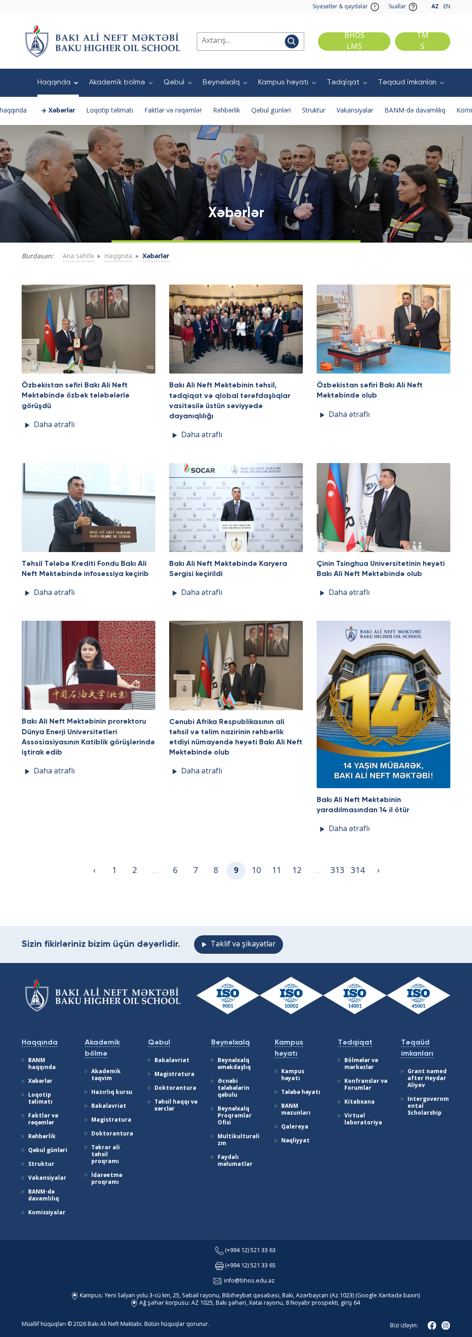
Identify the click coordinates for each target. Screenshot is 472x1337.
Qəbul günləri (271, 110)
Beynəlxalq (221, 82)
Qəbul (174, 82)
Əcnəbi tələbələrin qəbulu (233, 1088)
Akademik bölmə (117, 82)
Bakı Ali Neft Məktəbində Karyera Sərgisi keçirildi (228, 569)
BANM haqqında (42, 1064)
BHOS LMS (354, 41)
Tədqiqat (343, 82)
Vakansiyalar (354, 110)
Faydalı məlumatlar (235, 1161)
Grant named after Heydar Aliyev (427, 1078)
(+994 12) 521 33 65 (250, 1266)
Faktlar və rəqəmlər (173, 110)
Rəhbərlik (226, 110)
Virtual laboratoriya (363, 1119)
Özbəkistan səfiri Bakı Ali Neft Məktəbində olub (370, 390)
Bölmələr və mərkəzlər (361, 1064)
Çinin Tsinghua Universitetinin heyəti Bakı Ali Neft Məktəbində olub (381, 569)
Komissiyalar (46, 1213)
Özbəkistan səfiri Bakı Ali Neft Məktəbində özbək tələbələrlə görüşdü (76, 396)
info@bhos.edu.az (249, 1281)
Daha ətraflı (54, 425)
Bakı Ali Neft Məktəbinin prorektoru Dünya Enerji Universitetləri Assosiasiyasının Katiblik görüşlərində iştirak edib (88, 737)
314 (358, 871)
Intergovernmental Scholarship (428, 1106)
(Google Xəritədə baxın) (387, 1296)
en (446, 7)
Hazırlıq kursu (111, 1092)
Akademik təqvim (106, 1075)
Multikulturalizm (239, 1140)
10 (256, 871)
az (435, 7)
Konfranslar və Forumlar (365, 1085)
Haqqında (54, 82)
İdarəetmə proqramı (106, 1179)
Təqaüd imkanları (407, 82)
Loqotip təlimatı (109, 110)
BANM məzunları (296, 1110)
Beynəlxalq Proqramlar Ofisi (235, 1116)
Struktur (313, 110)
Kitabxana (359, 1102)
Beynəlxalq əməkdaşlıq (234, 1064)
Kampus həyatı (283, 82)
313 (337, 871)
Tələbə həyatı (300, 1092)
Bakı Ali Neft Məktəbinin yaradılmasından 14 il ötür (363, 805)
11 (276, 871)
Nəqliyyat (295, 1141)
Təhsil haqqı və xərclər (175, 1105)
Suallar (397, 7)
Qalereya (294, 1127)
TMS (423, 41)
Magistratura (111, 1120)
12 (296, 871)
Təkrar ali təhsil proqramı (105, 1155)
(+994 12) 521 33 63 (250, 1251)
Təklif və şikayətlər (243, 944)
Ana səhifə (78, 256)
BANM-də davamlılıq (414, 110)
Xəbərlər (61, 110)
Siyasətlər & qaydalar (340, 7)
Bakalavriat (108, 1106)
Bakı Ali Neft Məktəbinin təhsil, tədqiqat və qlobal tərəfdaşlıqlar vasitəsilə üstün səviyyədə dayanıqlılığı (229, 401)
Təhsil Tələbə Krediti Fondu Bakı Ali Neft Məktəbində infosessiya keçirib (85, 569)
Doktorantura (112, 1134)
